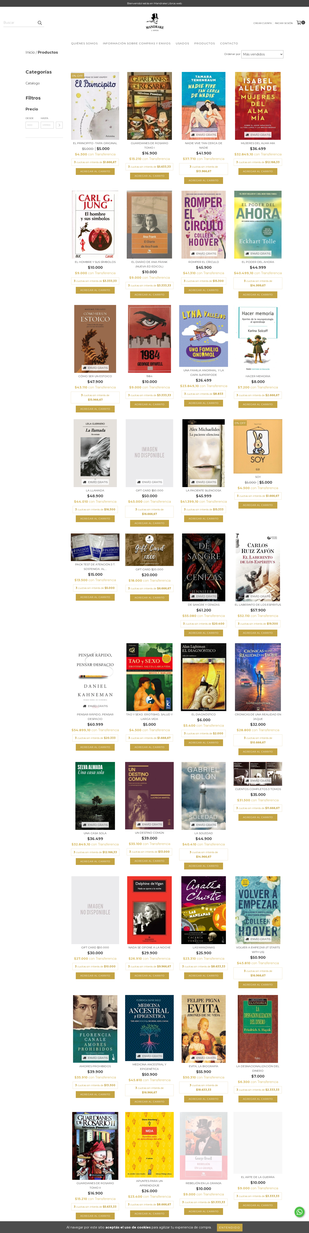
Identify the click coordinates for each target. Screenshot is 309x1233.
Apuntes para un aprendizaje (149, 1183)
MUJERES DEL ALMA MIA (258, 143)
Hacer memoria (258, 376)
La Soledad (204, 833)
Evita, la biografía (203, 1066)
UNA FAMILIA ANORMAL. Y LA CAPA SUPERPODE (203, 372)
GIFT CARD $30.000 (95, 947)
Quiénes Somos (84, 43)
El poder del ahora (258, 262)
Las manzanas (204, 947)
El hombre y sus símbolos (95, 262)
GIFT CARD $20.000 (149, 569)
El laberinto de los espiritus (258, 604)
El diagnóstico (204, 714)
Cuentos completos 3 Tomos (258, 789)
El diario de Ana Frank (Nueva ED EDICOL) (149, 264)
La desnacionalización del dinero (257, 1068)
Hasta (44, 118)
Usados (182, 43)
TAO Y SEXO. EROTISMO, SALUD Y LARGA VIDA (149, 717)
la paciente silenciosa (203, 490)
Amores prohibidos (95, 1066)
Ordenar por (232, 54)
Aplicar (59, 125)
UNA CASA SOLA (95, 833)
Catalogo (33, 83)
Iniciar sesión (284, 23)
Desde (30, 118)
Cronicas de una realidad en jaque (258, 717)
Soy (258, 476)
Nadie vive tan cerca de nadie (203, 145)
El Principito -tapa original (95, 143)
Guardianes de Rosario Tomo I (149, 145)
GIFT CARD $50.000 (149, 490)
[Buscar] (39, 23)
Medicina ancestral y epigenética (149, 1067)
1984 (149, 376)
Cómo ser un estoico (95, 376)
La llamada (95, 490)
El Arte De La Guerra (258, 1177)
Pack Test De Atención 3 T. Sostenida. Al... (95, 567)
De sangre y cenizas (203, 604)
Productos (204, 43)
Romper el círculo (203, 262)
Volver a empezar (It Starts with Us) (258, 950)
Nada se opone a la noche (149, 947)
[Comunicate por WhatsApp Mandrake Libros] (299, 1212)
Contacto (229, 43)
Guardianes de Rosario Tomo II (95, 1185)
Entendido (229, 1227)
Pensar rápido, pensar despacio (95, 717)
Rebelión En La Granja (203, 1183)
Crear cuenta (263, 23)
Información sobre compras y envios (137, 43)
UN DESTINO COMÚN (149, 832)
